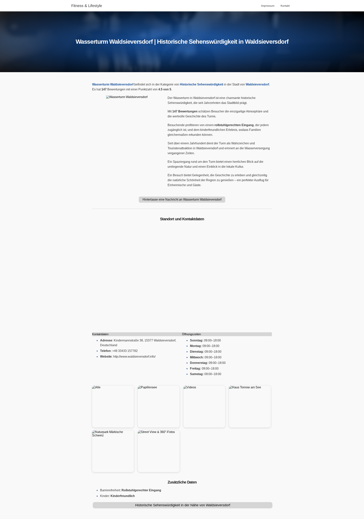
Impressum (268, 5)
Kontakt (285, 5)
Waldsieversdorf (257, 84)
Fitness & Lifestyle (86, 6)
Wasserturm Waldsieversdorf (112, 84)
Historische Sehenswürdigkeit (201, 84)
